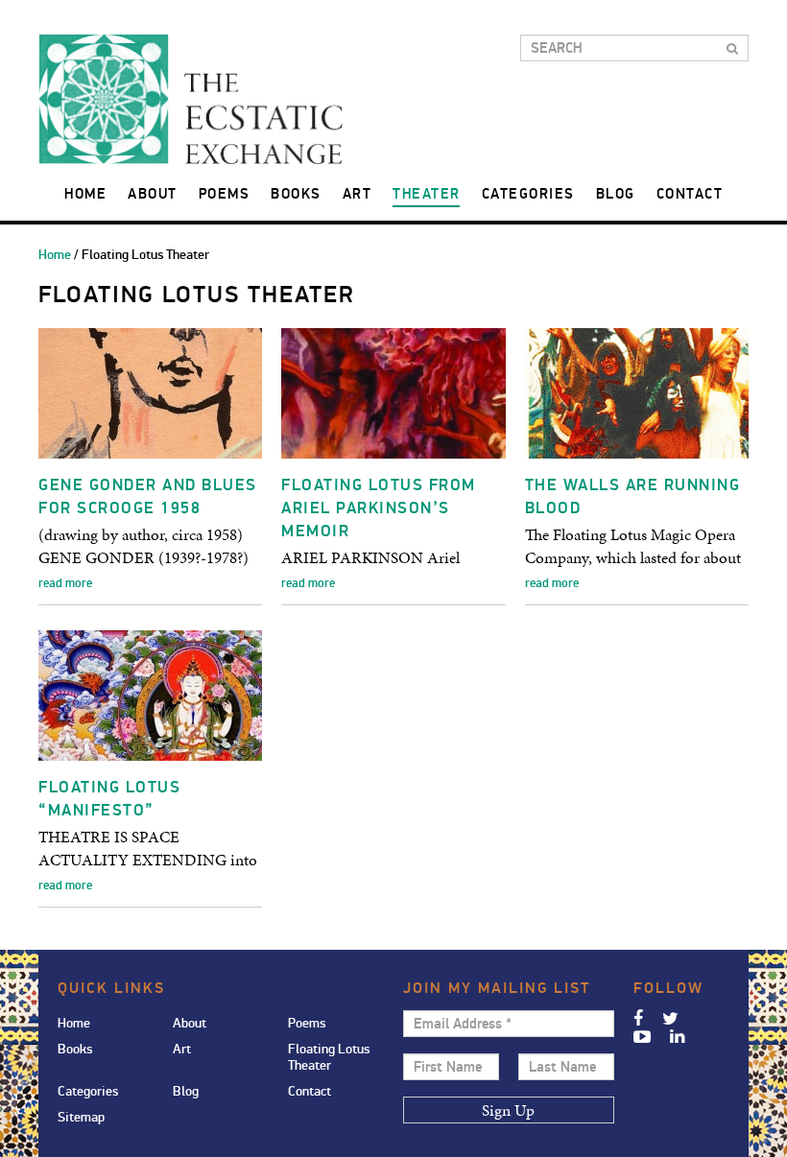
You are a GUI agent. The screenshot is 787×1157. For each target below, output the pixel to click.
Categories (528, 194)
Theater (427, 194)
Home (85, 194)
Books (296, 194)
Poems (224, 194)
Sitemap (81, 1117)
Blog (615, 194)
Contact (690, 194)
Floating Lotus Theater (329, 1057)
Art (357, 194)
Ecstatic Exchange (190, 99)
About (153, 194)
